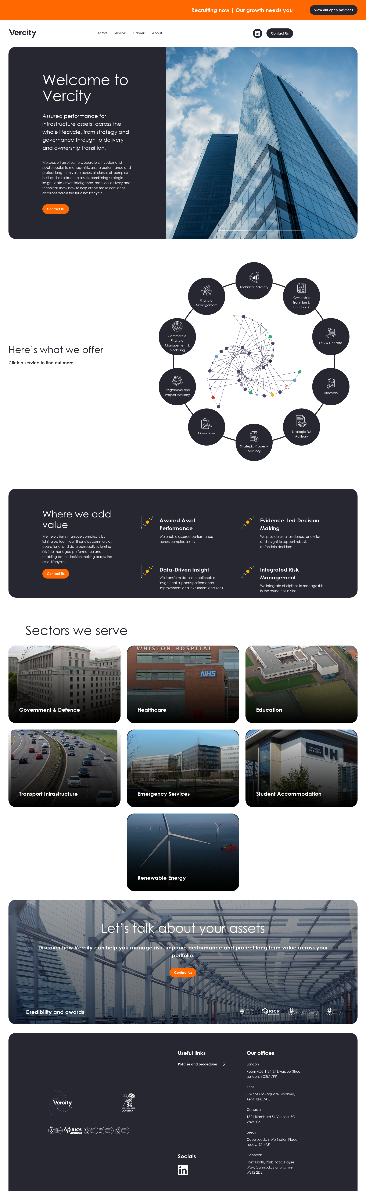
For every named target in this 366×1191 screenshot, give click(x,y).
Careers (139, 33)
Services (120, 33)
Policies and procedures (198, 1064)
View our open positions (333, 10)
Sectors (101, 33)
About (157, 33)
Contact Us (280, 33)
